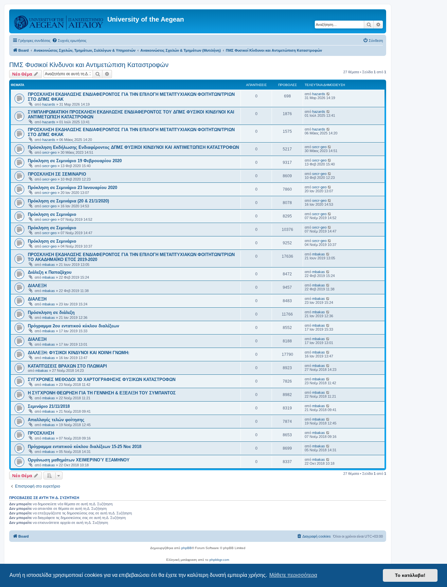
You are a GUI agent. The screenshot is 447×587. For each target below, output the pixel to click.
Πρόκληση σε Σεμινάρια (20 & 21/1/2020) (68, 201)
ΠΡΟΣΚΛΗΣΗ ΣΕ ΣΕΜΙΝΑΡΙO (57, 174)
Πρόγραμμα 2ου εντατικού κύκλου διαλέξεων (73, 325)
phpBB (186, 548)
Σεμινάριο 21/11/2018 (49, 406)
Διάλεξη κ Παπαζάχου (50, 272)
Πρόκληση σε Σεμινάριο (52, 214)
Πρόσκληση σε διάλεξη (51, 312)
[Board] (59, 21)
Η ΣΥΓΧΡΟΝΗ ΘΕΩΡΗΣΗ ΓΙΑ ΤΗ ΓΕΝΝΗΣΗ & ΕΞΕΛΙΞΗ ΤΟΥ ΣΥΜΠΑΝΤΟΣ (102, 392)
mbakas (48, 265)
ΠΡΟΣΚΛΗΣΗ (41, 433)
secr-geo (49, 152)
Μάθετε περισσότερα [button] (293, 575)
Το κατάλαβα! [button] (410, 575)
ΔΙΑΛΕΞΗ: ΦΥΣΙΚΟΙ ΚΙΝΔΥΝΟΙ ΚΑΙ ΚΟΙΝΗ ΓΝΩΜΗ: (78, 352)
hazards (48, 104)
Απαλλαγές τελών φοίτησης (56, 419)
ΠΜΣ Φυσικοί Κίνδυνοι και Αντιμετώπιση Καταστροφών (89, 64)
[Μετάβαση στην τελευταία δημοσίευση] (328, 94)
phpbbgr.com (219, 559)
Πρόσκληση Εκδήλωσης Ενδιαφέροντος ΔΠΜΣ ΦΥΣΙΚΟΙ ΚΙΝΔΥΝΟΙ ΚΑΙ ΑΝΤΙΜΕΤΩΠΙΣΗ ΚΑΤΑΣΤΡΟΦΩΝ (133, 147)
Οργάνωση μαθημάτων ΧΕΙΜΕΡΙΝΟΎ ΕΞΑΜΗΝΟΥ (79, 460)
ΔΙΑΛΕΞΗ (37, 285)
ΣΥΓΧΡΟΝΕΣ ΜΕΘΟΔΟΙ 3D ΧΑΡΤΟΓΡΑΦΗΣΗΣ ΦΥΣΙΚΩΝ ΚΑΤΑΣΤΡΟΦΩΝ (101, 379)
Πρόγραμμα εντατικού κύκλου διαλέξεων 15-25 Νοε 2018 (84, 446)
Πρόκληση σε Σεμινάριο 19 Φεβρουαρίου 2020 (75, 160)
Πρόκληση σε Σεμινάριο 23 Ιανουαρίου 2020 (72, 187)
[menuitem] (69, 40)
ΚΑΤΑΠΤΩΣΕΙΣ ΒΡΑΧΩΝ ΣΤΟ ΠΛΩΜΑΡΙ (67, 366)
